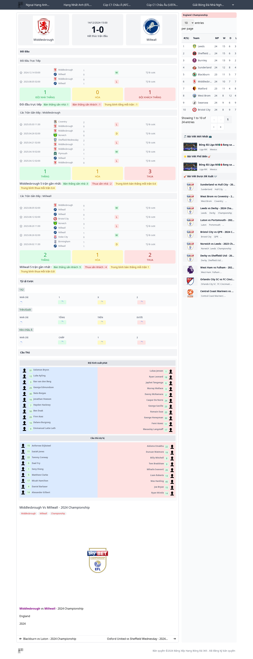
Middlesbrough (29, 608)
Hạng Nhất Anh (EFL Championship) (76, 5)
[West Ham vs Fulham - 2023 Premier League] (190, 269)
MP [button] (217, 38)
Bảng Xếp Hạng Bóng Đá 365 (190, 650)
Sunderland (206, 189)
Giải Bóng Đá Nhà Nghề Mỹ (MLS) (208, 5)
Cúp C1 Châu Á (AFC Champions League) (116, 5)
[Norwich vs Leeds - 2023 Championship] (190, 246)
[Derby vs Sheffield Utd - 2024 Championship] (190, 258)
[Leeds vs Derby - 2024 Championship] (190, 210)
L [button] (236, 38)
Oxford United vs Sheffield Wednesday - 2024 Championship (136, 639)
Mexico (213, 149)
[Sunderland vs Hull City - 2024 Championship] (190, 187)
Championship (232, 189)
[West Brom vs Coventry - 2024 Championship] (190, 198)
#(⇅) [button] (186, 38)
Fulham (215, 272)
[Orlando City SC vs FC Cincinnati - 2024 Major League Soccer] (190, 281)
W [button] (224, 38)
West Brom (206, 201)
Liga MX (203, 149)
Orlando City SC (208, 284)
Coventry (218, 201)
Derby (212, 213)
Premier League (228, 272)
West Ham (206, 272)
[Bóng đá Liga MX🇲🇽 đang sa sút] (190, 147)
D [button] (230, 38)
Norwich (205, 248)
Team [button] (196, 38)
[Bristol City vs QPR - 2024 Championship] (190, 234)
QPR (216, 236)
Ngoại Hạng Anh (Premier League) (37, 5)
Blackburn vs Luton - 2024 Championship (49, 639)
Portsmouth (214, 225)
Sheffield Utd (214, 260)
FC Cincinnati (223, 284)
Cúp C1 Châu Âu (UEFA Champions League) (161, 5)
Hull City (219, 189)
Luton (203, 225)
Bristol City (206, 236)
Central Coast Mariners (212, 296)
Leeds (204, 213)
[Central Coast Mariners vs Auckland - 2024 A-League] (190, 293)
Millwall (49, 608)
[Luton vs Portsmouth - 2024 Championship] (190, 222)
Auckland (229, 296)
